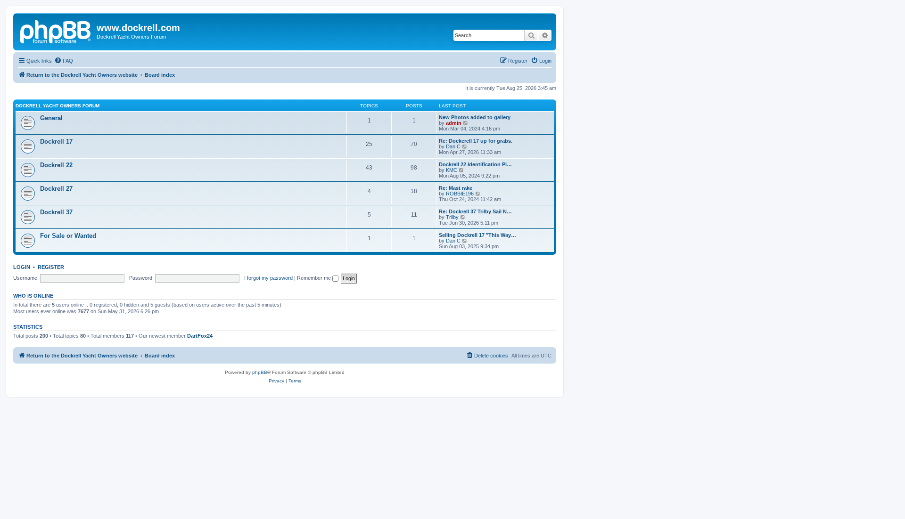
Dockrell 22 (56, 165)
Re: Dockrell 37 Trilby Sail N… (475, 211)
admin (453, 123)
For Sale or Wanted (68, 235)
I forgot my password (268, 278)
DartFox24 (200, 336)
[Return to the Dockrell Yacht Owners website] (56, 31)
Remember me (314, 278)
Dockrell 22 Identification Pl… (475, 164)
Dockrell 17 (56, 141)
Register (51, 267)
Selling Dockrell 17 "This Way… (477, 235)
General (51, 118)
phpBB (259, 372)
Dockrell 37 (56, 212)
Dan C (453, 146)
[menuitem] (63, 60)
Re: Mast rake (455, 188)
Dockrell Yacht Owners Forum (57, 105)
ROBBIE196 (460, 193)
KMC (451, 170)
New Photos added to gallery (474, 117)
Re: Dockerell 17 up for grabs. (475, 141)
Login (21, 267)
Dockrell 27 (56, 188)
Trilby (452, 217)
